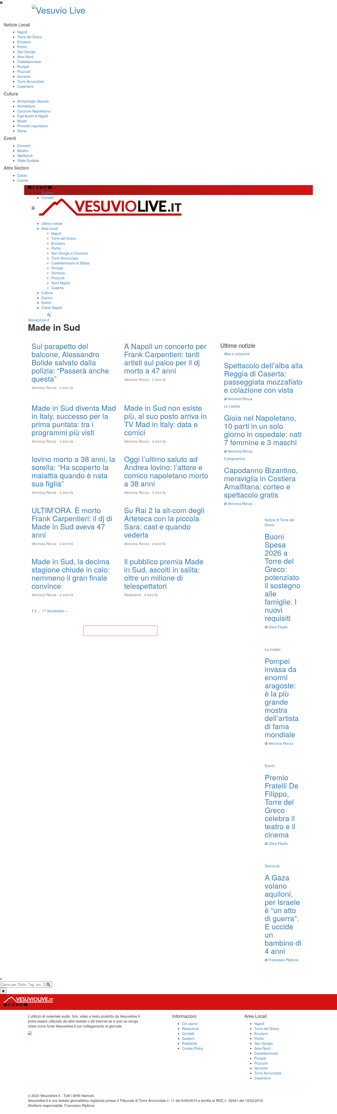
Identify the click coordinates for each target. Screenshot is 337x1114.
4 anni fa (159, 543)
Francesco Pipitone (283, 959)
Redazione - (134, 594)
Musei (22, 120)
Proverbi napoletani (32, 125)
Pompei (23, 66)
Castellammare (29, 61)
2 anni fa (66, 387)
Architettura (26, 106)
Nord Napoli (60, 282)
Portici (22, 46)
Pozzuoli (23, 71)
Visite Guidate (28, 160)
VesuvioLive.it (38, 319)
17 (44, 610)
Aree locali (49, 228)
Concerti (23, 145)
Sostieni (47, 192)
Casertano (25, 86)
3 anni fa (66, 441)
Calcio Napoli (51, 307)
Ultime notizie (51, 223)
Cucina (22, 180)
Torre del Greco (29, 36)
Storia (21, 130)
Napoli (22, 31)
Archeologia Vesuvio (33, 101)
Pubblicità (189, 1043)
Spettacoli (25, 155)
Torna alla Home (120, 630)
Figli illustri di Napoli (32, 115)
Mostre (22, 150)
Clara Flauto (278, 626)
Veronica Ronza (240, 398)
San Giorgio (26, 51)
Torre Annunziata (30, 81)
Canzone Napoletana (33, 111)
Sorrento (24, 76)
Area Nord (25, 56)
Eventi (46, 302)
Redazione (190, 1028)
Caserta (57, 287)
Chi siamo (190, 1023)
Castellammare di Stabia (70, 263)
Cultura (47, 292)
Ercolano (24, 41)
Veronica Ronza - (45, 387)
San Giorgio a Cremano (69, 253)
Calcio (22, 175)
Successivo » (57, 610)
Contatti (47, 197)
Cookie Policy (192, 1048)
